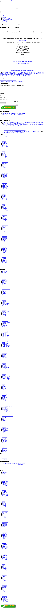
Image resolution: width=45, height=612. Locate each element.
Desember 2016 (4, 260)
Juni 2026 (3, 139)
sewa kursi (4, 402)
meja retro (4, 372)
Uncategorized (4, 451)
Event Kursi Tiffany (5, 22)
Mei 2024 (3, 166)
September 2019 (5, 225)
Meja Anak (4, 352)
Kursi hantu (4, 307)
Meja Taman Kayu (5, 375)
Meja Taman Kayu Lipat (6, 380)
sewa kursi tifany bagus (29, 73)
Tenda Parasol (4, 440)
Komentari (2, 93)
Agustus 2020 (4, 215)
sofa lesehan (4, 421)
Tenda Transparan (5, 442)
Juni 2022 (3, 192)
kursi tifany (42, 72)
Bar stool (3, 277)
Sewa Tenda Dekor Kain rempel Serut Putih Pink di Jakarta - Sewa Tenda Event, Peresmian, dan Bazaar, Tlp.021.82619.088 (23, 124)
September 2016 (5, 263)
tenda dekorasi (4, 437)
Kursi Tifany (2, 75)
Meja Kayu (4, 363)
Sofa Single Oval (5, 430)
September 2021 (5, 201)
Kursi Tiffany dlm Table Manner (7, 19)
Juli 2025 (3, 151)
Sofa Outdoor (4, 423)
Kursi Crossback (5, 299)
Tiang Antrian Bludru (5, 444)
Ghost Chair (4, 283)
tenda (3, 433)
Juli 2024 (3, 164)
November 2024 (5, 159)
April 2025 (4, 154)
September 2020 (5, 214)
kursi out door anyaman (6, 322)
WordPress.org (4, 459)
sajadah (3, 398)
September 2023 (5, 175)
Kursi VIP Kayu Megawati (6, 345)
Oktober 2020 (4, 213)
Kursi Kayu (4, 314)
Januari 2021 (4, 209)
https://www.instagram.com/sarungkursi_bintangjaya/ (22, 61)
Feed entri (4, 457)
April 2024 (4, 167)
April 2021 (3, 206)
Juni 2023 (3, 178)
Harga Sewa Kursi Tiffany (6, 15)
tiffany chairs (31, 75)
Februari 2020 (4, 219)
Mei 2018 (3, 242)
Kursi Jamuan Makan (5, 311)
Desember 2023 (5, 172)
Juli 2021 (3, 203)
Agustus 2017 (4, 251)
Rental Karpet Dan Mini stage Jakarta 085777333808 (11, 116)
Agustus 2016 (4, 264)
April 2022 (3, 194)
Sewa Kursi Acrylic (5, 404)
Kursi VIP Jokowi (5, 343)
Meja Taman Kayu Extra (6, 379)
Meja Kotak (4, 365)
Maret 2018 (4, 245)
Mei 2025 (3, 153)
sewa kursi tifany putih (25, 75)
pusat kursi (4, 395)
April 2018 (3, 243)
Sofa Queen (4, 427)
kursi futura (4, 302)
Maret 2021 (4, 207)
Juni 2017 (3, 253)
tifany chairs (26, 74)
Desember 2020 (5, 210)
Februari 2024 (4, 169)
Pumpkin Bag (4, 394)
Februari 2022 (4, 196)
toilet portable (4, 450)
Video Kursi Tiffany (5, 21)
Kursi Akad (4, 292)
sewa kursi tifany (18, 75)
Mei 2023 (3, 179)
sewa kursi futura (5, 407)
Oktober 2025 (4, 147)
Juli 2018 (3, 240)
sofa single (4, 429)
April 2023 (3, 180)
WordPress (10, 609)
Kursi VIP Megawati (5, 346)
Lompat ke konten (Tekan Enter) (6, 0)
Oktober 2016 (4, 262)
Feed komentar (4, 458)
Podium (3, 391)
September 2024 (5, 162)
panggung (4, 388)
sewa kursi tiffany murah (19, 74)
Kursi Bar (3, 294)
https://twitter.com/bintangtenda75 (22, 67)
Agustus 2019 (4, 226)
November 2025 (5, 146)
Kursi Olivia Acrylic (5, 320)
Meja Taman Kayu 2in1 (6, 376)
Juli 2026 (3, 137)
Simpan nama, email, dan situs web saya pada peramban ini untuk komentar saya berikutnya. (17, 101)
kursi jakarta (4, 310)
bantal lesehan (4, 275)
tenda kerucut (4, 439)
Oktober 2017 (4, 250)
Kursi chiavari (4, 296)
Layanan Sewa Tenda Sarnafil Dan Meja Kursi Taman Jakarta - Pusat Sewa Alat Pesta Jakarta (18, 126)
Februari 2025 (4, 156)
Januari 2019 (4, 233)
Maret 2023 (4, 182)
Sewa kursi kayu (5, 408)
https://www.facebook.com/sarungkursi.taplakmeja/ (23, 57)
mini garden (4, 386)
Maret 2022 (4, 195)
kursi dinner (4, 300)
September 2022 (5, 188)
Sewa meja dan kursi (5, 415)
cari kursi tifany (11, 72)
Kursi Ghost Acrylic (5, 306)
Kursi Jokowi (4, 312)
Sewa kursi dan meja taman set (7, 406)
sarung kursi (4, 399)
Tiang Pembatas (5, 446)
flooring (3, 282)
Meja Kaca (4, 360)
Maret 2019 (4, 231)
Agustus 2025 (4, 150)
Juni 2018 (3, 241)
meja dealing (4, 357)
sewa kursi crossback (5, 405)
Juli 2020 (3, 216)
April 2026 (4, 141)
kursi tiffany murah (10, 73)
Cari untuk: (2, 8)
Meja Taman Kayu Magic (6, 381)
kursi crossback (5, 298)
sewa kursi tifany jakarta (38, 73)
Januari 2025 (4, 157)
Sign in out (4, 417)
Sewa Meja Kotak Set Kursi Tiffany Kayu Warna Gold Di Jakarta (14, 130)
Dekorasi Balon (4, 281)
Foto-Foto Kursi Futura (6, 18)
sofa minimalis (4, 422)
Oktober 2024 (4, 161)
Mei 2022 (3, 193)
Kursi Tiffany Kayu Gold (6, 338)
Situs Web (2, 99)
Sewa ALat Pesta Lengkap (6, 400)
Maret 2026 (4, 142)
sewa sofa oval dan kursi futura (7, 416)
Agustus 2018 (4, 239)
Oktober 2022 (4, 187)
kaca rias (3, 285)
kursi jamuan (26, 72)
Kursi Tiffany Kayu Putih (6, 341)
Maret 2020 (4, 218)
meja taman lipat (5, 383)
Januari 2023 (4, 184)
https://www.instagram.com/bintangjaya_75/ (23, 63)
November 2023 (5, 173)
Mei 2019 (3, 229)
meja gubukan (4, 358)
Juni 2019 (3, 228)
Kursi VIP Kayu (4, 344)
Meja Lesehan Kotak (5, 368)
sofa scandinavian (5, 428)
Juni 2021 (3, 204)
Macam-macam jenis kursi (6, 349)
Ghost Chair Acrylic (5, 284)
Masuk (3, 455)
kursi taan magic (5, 327)
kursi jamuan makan (32, 72)
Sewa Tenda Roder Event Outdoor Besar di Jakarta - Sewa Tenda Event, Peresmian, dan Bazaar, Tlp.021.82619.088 (21, 131)
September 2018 (5, 238)
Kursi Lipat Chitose (5, 316)
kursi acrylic (4, 291)
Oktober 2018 (4, 237)
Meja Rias (3, 373)
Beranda (3, 14)
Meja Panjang (4, 369)
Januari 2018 (4, 247)
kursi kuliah (4, 315)
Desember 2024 (5, 158)
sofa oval (3, 425)
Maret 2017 (4, 257)
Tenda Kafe (4, 438)
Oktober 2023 (4, 174)
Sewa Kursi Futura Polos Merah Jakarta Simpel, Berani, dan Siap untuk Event (15, 115)
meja (3, 351)
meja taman (4, 374)
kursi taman (4, 330)
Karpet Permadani (5, 288)
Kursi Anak (4, 293)
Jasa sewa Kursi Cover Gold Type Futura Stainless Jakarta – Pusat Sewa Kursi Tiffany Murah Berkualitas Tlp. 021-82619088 (23, 122)
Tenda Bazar (4, 434)
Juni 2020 (3, 217)
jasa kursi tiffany (17, 72)
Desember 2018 (4, 235)
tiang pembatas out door (6, 447)
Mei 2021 (3, 205)
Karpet (3, 286)
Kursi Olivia (4, 318)
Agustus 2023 (4, 176)
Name (1, 95)
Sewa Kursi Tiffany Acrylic (6, 413)
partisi (3, 389)
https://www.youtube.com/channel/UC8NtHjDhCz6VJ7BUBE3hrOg (22, 70)
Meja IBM (3, 359)
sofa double (4, 420)
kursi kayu (3, 313)
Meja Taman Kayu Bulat (6, 378)
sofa (3, 419)
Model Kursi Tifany (5, 20)
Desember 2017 (4, 248)
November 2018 (4, 236)
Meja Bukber (4, 354)
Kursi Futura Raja (5, 304)
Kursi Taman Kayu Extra (6, 331)
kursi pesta (4, 323)
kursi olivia (4, 317)
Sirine (3, 418)
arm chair (3, 273)
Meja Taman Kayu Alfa (6, 377)
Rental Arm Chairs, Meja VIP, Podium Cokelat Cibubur (11, 118)
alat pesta (4, 272)
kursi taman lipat (5, 332)
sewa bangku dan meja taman (7, 401)
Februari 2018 (4, 246)
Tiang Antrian (4, 443)
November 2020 (5, 211)
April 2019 (3, 230)
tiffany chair (30, 74)
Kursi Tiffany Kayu (5, 337)
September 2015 (5, 266)
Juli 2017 (3, 252)
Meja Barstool (4, 353)
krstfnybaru (14, 29)
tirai (2, 449)
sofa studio (4, 431)
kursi (3, 290)
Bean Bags (4, 279)
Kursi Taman (4, 328)
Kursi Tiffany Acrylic (5, 335)
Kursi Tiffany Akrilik (5, 336)
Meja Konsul (4, 364)
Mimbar (3, 385)
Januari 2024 (4, 171)
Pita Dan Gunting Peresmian (7, 390)
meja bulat (4, 355)
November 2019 (4, 222)
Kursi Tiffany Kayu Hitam (6, 339)
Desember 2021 (4, 198)
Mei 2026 (3, 140)
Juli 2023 (3, 177)
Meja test (3, 384)
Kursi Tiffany (7, 75)
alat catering (4, 271)
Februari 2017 (4, 258)
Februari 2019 (4, 232)
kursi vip (3, 342)
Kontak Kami (4, 17)
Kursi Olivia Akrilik (5, 321)
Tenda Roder (4, 441)
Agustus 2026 (4, 136)
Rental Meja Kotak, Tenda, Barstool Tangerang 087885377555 (12, 114)
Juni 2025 (3, 152)
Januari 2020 (4, 220)
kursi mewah (38, 72)
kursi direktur (4, 301)
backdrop (4, 274)
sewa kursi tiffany (12, 74)
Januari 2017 (4, 259)
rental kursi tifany (16, 73)
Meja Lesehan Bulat (5, 367)
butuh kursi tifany (5, 72)
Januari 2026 (4, 144)
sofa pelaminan (4, 426)
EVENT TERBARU (5, 16)
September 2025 (5, 148)
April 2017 (3, 256)
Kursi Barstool (4, 295)
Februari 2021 (4, 208)
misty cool (4, 387)
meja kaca (4, 362)
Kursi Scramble (4, 325)
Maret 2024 (4, 168)
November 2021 (4, 199)
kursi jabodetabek (5, 309)
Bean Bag (3, 278)
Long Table (4, 348)
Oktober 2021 (4, 200)
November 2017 (4, 249)
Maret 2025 (4, 155)
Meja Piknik (4, 370)
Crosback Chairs (5, 280)
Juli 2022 (3, 190)
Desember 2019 (4, 221)
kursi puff (3, 324)
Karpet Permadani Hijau (6, 289)
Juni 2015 (3, 267)
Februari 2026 (4, 143)
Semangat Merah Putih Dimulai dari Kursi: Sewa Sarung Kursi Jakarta (13, 113)
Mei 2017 (3, 254)
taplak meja (4, 432)
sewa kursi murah (5, 409)
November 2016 (4, 261)
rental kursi (4, 396)
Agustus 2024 (4, 163)
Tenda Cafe (4, 436)
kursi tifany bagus (3, 73)
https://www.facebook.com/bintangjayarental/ (23, 56)
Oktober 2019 (4, 224)
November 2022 (5, 186)
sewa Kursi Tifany (22, 73)
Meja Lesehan (4, 366)
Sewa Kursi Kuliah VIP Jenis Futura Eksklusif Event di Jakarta (14, 123)
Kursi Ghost (4, 305)
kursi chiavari (22, 72)
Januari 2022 (4, 197)
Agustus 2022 (4, 189)
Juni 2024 (3, 165)
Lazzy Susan (4, 347)
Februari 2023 (4, 183)
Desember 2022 (5, 185)
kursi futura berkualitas (6, 303)
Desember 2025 (5, 145)
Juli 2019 (3, 227)
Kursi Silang (4, 326)
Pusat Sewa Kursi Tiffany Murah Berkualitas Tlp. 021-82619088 (8, 4)
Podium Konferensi (5, 392)
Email (1, 97)
